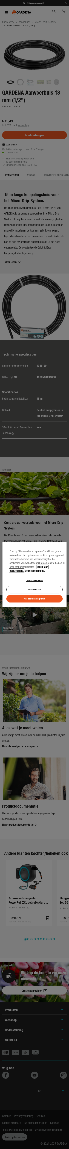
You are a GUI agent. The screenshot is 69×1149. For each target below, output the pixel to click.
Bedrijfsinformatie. (35, 570)
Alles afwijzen (34, 589)
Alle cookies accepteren (34, 598)
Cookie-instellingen (34, 580)
